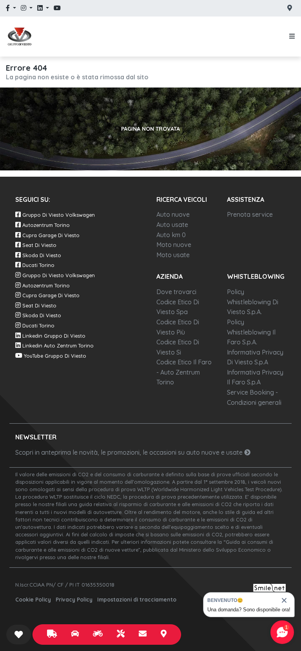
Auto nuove (173, 214)
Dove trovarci (176, 292)
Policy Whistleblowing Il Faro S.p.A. (251, 332)
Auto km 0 (171, 235)
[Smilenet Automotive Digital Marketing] (269, 587)
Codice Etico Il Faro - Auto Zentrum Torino (184, 372)
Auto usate (172, 225)
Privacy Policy (74, 599)
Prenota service (250, 214)
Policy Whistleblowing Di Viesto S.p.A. (252, 302)
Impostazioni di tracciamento (136, 599)
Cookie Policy (33, 599)
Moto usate (173, 255)
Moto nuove (173, 245)
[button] (290, 36)
